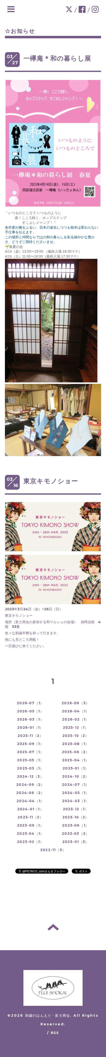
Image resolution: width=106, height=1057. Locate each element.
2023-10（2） (75, 817)
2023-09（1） (30, 825)
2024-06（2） (30, 793)
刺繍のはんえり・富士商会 (47, 1015)
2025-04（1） (75, 760)
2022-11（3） (53, 850)
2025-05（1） (30, 760)
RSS (55, 1033)
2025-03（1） (30, 768)
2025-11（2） (30, 735)
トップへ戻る (53, 927)
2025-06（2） (75, 752)
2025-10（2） (75, 735)
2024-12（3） (30, 776)
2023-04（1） (30, 833)
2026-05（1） (30, 711)
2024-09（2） (30, 784)
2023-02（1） (30, 841)
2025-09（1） (30, 744)
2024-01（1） (30, 809)
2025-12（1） (75, 727)
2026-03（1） (30, 719)
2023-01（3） (75, 841)
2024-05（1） (75, 793)
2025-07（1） (30, 752)
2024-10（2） (75, 776)
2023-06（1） (75, 825)
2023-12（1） (75, 809)
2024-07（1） (75, 784)
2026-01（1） (30, 727)
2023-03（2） (75, 833)
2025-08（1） (75, 744)
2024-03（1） (75, 801)
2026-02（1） (75, 719)
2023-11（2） (30, 817)
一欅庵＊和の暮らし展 (57, 58)
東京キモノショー (50, 481)
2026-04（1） (75, 711)
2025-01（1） (75, 768)
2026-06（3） (75, 703)
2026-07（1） (30, 703)
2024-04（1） (30, 801)
